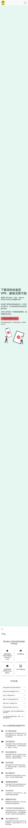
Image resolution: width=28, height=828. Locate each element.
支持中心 (22, 823)
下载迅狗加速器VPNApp (10, 318)
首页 (2, 629)
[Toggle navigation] (25, 2)
